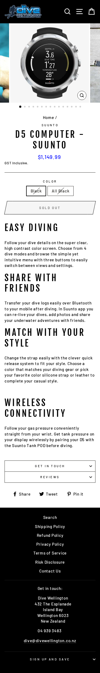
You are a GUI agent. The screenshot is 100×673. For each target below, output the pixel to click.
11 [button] (63, 107)
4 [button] (34, 107)
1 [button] (20, 107)
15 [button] (80, 107)
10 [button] (59, 107)
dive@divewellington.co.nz (50, 640)
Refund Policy (50, 535)
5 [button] (38, 107)
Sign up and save (50, 659)
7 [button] (46, 107)
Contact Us (50, 570)
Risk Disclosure (50, 562)
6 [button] (42, 107)
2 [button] (25, 107)
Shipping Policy (50, 526)
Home (48, 117)
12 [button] (68, 107)
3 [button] (29, 107)
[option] (50, 63)
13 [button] (72, 107)
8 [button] (51, 107)
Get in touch (50, 466)
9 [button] (55, 107)
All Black (60, 190)
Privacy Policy (50, 544)
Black (36, 190)
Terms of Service (50, 553)
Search (50, 517)
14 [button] (76, 107)
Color (50, 181)
